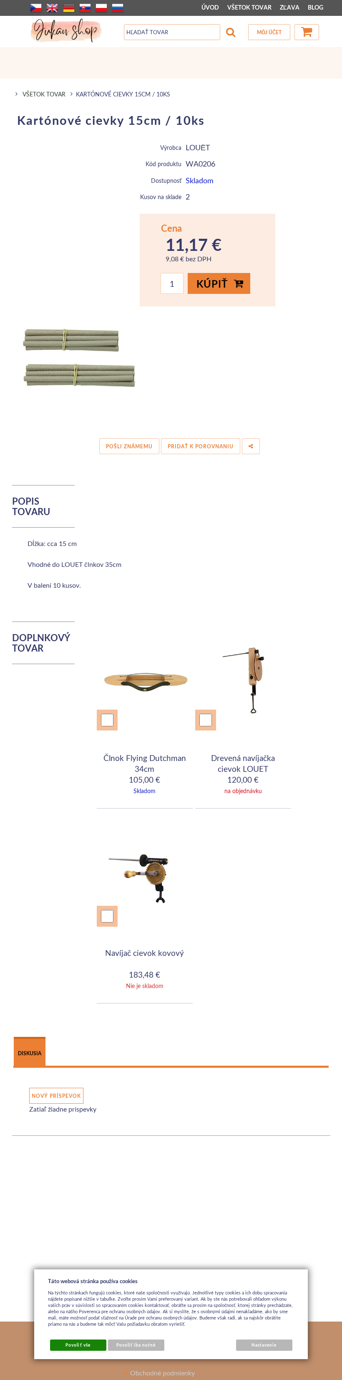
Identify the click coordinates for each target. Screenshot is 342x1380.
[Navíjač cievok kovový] (145, 878)
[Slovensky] (85, 8)
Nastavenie (264, 1344)
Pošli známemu (129, 446)
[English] (52, 8)
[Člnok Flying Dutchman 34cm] (145, 681)
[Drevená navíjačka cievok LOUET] (244, 681)
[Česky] (36, 8)
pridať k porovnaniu (201, 446)
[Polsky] (101, 8)
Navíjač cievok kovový (144, 953)
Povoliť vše (77, 1344)
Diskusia (29, 1053)
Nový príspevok (56, 1096)
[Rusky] (117, 8)
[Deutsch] (68, 8)
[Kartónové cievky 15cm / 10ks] (76, 369)
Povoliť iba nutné (136, 1344)
